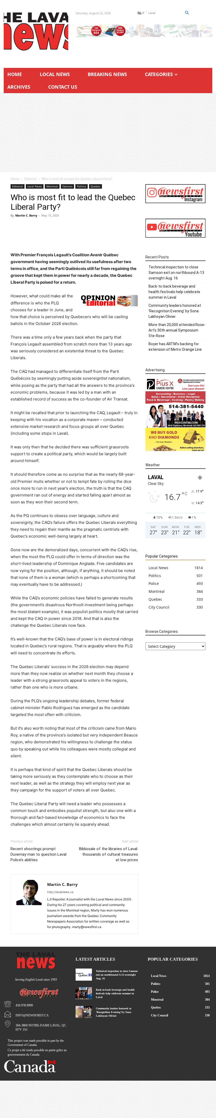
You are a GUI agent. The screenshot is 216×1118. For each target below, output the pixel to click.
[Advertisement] (108, 132)
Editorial (30, 179)
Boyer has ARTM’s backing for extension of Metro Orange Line (175, 347)
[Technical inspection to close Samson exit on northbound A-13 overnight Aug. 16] (84, 975)
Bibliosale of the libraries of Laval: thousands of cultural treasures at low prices (108, 854)
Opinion (67, 186)
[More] (101, 236)
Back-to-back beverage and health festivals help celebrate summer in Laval (174, 291)
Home (15, 179)
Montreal (52, 186)
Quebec (95, 186)
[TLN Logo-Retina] (36, 31)
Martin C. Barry (26, 215)
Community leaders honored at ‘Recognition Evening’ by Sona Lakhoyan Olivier (175, 311)
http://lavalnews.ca (60, 892)
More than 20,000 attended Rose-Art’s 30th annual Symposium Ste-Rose (177, 330)
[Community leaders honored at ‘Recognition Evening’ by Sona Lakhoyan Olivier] (84, 1012)
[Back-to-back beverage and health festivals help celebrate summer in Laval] (84, 993)
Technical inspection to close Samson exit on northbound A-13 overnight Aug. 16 (176, 272)
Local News (34, 186)
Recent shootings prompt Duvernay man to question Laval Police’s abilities (38, 854)
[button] (187, 13)
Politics (81, 186)
